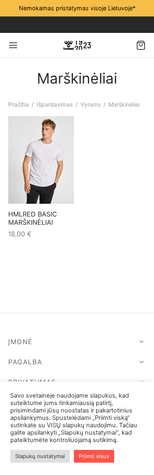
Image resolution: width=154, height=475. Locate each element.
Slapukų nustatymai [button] (40, 456)
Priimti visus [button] (94, 456)
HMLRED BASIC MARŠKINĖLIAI (32, 218)
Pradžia (18, 104)
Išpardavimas (55, 104)
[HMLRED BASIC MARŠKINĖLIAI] (41, 160)
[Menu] (13, 45)
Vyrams (90, 104)
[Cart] (141, 45)
